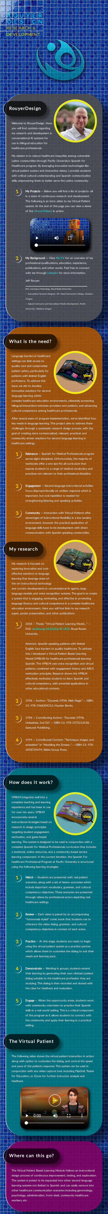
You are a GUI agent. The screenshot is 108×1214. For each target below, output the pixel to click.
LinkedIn (52, 273)
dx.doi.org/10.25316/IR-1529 (51, 629)
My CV (60, 258)
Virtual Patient (43, 211)
